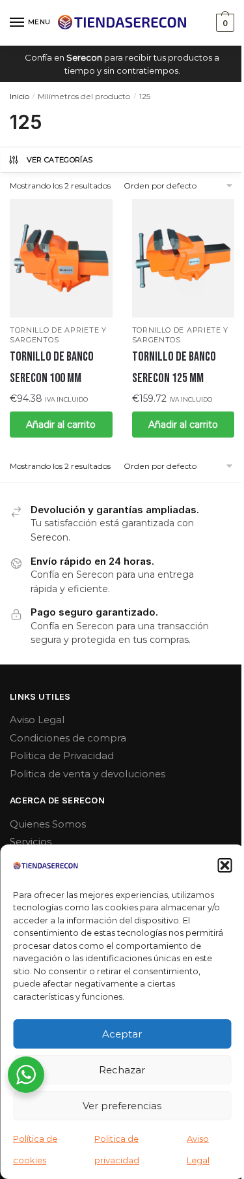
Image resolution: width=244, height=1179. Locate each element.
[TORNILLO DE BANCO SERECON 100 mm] (61, 258)
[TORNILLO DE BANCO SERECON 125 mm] (183, 258)
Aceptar (122, 1034)
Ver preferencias (122, 1105)
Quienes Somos (48, 824)
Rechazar (122, 1070)
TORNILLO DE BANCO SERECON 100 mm (52, 367)
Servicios (30, 841)
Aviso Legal (37, 719)
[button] (224, 865)
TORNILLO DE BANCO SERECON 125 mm (174, 367)
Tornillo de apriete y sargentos (58, 334)
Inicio (19, 96)
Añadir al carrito (61, 424)
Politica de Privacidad (62, 755)
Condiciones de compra (68, 738)
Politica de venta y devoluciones (87, 774)
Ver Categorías (60, 159)
